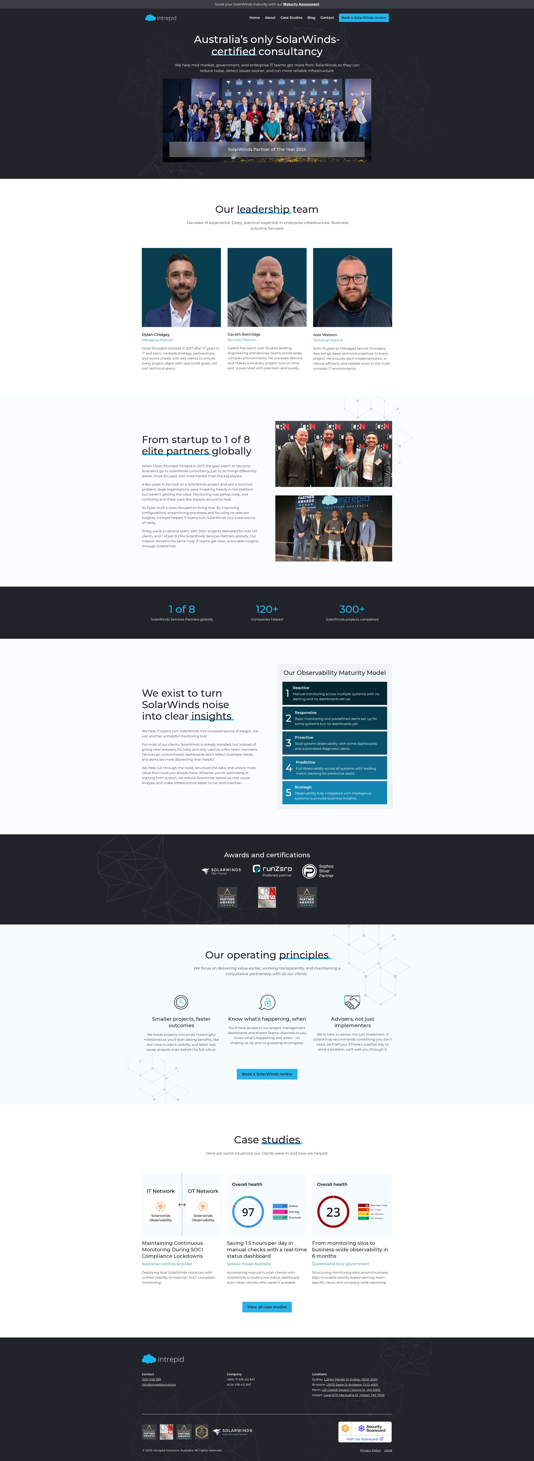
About (270, 18)
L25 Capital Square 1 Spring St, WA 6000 (351, 1390)
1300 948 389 (151, 1379)
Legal (388, 1450)
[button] (163, 1359)
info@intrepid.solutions (159, 1384)
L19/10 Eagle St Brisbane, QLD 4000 (352, 1384)
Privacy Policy (370, 1450)
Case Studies (291, 18)
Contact (327, 18)
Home (254, 18)
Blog (311, 18)
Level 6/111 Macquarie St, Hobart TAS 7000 (354, 1395)
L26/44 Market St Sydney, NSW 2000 (351, 1379)
